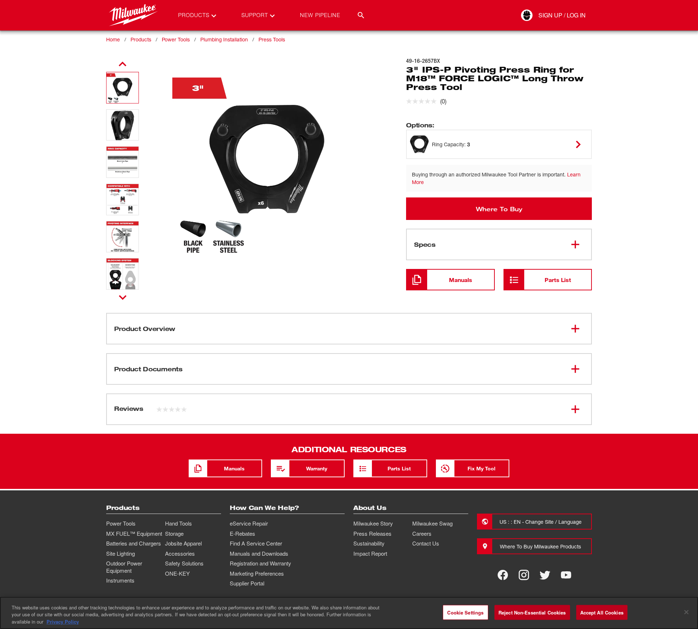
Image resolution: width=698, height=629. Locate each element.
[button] (122, 87)
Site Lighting (120, 553)
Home (113, 39)
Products (141, 39)
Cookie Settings (465, 612)
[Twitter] (545, 575)
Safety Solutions (184, 563)
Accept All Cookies (601, 612)
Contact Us (425, 543)
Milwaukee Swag (432, 523)
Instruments (120, 580)
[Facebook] (503, 575)
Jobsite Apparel (183, 543)
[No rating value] (423, 101)
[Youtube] (566, 575)
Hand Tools (178, 523)
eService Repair (249, 523)
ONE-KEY (177, 573)
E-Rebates (242, 533)
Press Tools (271, 39)
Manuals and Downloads (259, 553)
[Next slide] (123, 297)
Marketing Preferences (257, 573)
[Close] (686, 612)
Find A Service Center (256, 543)
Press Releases (372, 533)
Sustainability (369, 543)
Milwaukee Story (373, 523)
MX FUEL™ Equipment (134, 533)
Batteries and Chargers (133, 543)
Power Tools (176, 39)
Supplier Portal (247, 583)
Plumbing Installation (224, 39)
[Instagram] (524, 575)
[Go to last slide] (122, 64)
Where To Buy (499, 208)
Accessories (180, 553)
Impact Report (370, 553)
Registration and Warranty (260, 563)
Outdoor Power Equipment (124, 567)
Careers (422, 533)
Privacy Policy (63, 621)
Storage (174, 533)
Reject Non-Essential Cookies (532, 612)
